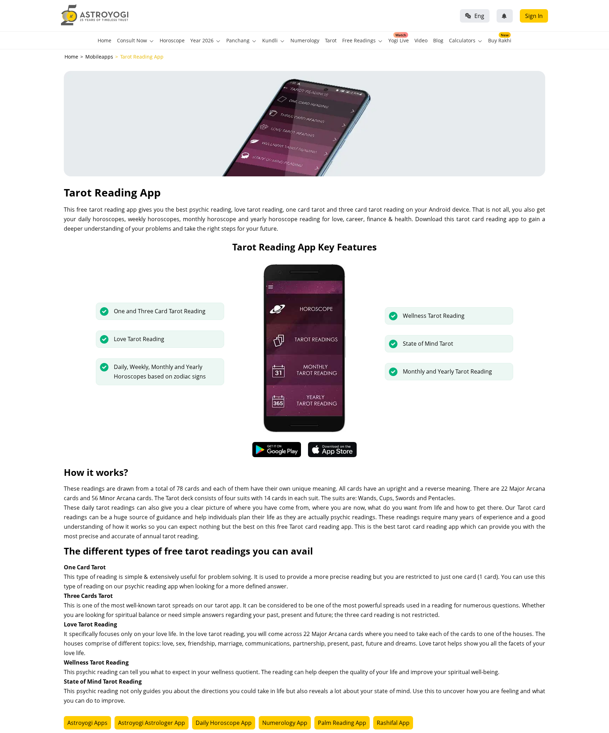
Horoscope (172, 40)
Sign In (534, 16)
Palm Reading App (342, 723)
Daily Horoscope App (224, 723)
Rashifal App (393, 723)
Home (104, 40)
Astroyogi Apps (87, 723)
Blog (438, 40)
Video (420, 40)
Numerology (304, 40)
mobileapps (99, 56)
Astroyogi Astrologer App (151, 723)
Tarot (331, 40)
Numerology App (284, 723)
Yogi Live (398, 40)
